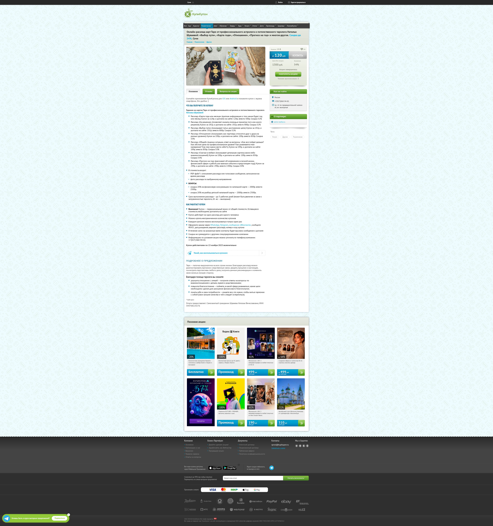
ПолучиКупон (292, 25)
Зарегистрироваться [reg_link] (298, 2)
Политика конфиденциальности (252, 454)
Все (185, 26)
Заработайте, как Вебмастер (220, 448)
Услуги (248, 25)
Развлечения (206, 25)
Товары (233, 25)
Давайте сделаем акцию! (219, 445)
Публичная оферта (246, 451)
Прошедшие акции (216, 451)
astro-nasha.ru (279, 122)
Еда (190, 25)
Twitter (303, 445)
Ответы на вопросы (193, 457)
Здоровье (282, 25)
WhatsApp (214, 225)
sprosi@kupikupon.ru (280, 445)
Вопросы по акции (228, 91)
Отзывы (208, 91)
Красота (196, 25)
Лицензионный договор (249, 448)
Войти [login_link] (280, 2)
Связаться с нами (278, 448)
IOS (224, 98)
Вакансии (189, 451)
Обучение (224, 25)
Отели (255, 25)
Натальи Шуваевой (194, 112)
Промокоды (271, 25)
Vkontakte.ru (300, 445)
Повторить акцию (288, 74)
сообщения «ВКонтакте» (240, 225)
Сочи (189, 2)
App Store (215, 468)
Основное (193, 91)
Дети (262, 25)
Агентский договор (246, 445)
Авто (216, 25)
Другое (285, 137)
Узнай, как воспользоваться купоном (210, 253)
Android (233, 98)
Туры (240, 25)
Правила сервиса (192, 454)
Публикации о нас (193, 448)
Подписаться (60, 518)
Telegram (224, 225)
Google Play (229, 468)
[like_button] (302, 49)
